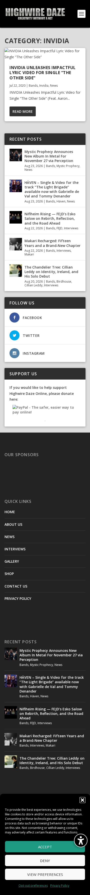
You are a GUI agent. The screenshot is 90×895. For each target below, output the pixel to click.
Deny (45, 860)
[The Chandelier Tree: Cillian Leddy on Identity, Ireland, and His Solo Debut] (16, 270)
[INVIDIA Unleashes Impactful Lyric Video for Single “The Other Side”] (45, 54)
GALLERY (11, 561)
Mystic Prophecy (68, 166)
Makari (29, 254)
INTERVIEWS (15, 549)
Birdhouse (63, 281)
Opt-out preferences (33, 885)
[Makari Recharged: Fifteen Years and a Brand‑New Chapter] (16, 244)
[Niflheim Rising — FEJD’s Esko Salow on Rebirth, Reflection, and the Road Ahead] (16, 217)
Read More (22, 111)
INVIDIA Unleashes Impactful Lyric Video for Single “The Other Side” (43, 73)
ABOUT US (13, 524)
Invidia (43, 85)
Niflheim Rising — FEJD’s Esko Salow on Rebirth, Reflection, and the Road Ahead (50, 218)
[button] (82, 800)
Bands (33, 85)
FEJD (59, 228)
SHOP (9, 573)
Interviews (71, 228)
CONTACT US (15, 586)
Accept (45, 846)
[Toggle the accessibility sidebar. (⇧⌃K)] (81, 840)
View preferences (45, 874)
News (54, 85)
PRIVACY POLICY (17, 598)
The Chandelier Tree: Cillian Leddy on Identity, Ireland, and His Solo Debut (51, 272)
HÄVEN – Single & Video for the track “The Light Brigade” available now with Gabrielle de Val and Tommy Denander (51, 189)
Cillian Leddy (33, 285)
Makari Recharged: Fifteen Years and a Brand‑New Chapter (52, 243)
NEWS (9, 536)
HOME (9, 511)
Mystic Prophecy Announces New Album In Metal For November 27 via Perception (48, 156)
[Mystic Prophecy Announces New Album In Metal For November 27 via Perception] (16, 155)
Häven (61, 201)
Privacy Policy (59, 885)
